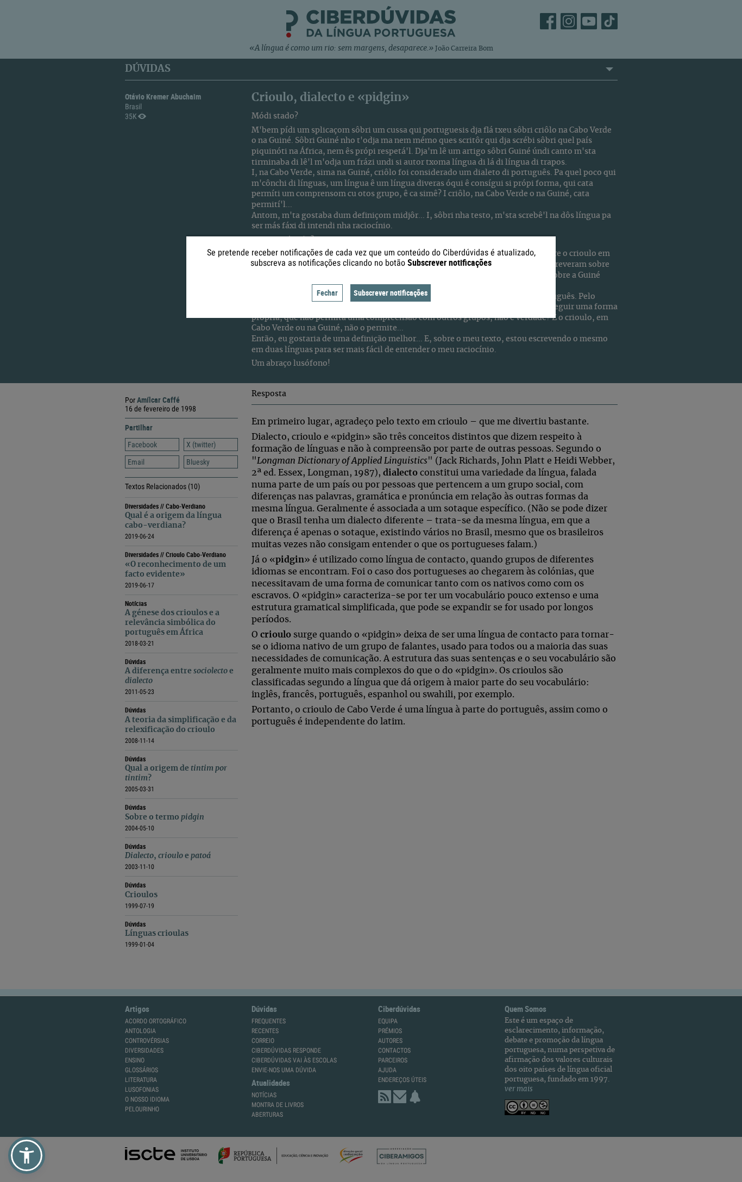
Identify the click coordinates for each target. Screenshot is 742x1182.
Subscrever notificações (390, 292)
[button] (26, 1155)
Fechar (327, 292)
